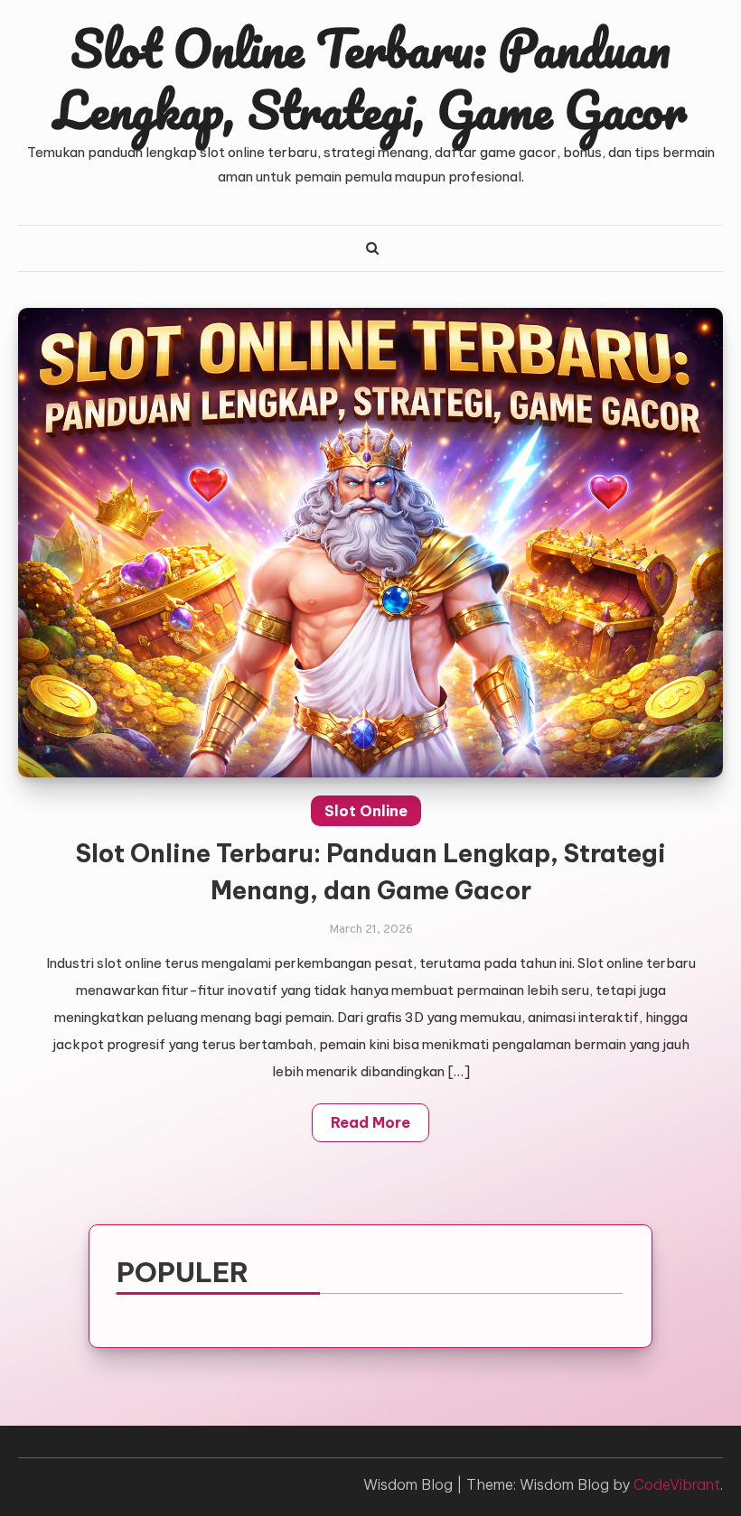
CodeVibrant (676, 1484)
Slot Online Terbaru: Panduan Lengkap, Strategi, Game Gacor (370, 78)
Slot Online (366, 811)
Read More (370, 1122)
